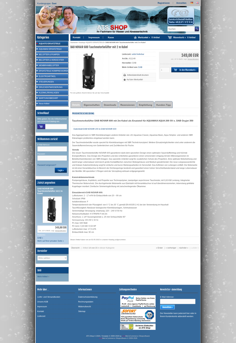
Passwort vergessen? (46, 165)
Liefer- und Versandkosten (48, 297)
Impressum (94, 37)
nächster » (183, 248)
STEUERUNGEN (46, 82)
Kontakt (76, 37)
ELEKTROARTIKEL (47, 76)
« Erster (159, 248)
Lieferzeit (41, 316)
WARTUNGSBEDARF (48, 98)
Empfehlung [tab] (145, 105)
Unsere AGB (42, 302)
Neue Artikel (44, 104)
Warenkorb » (184, 37)
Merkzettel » (149, 37)
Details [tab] (76, 104)
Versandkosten (60, 231)
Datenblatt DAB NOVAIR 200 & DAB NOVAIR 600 (94, 129)
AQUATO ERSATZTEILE (49, 44)
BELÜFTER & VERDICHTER (51, 60)
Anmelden (181, 3)
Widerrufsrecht (84, 306)
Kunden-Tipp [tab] (163, 105)
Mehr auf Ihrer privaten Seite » (50, 241)
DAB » (40, 238)
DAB (140, 67)
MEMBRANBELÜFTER (49, 65)
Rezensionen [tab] (127, 105)
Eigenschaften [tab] (92, 105)
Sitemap (81, 311)
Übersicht (75, 248)
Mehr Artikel (42, 276)
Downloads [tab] (110, 105)
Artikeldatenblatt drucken (138, 75)
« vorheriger (171, 248)
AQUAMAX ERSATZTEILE (50, 49)
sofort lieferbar (138, 54)
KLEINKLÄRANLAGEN (49, 93)
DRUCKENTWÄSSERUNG (50, 87)
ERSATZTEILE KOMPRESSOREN (54, 71)
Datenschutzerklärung (87, 297)
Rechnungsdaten (85, 302)
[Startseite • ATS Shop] (183, 17)
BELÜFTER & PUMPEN (49, 54)
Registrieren (164, 3)
